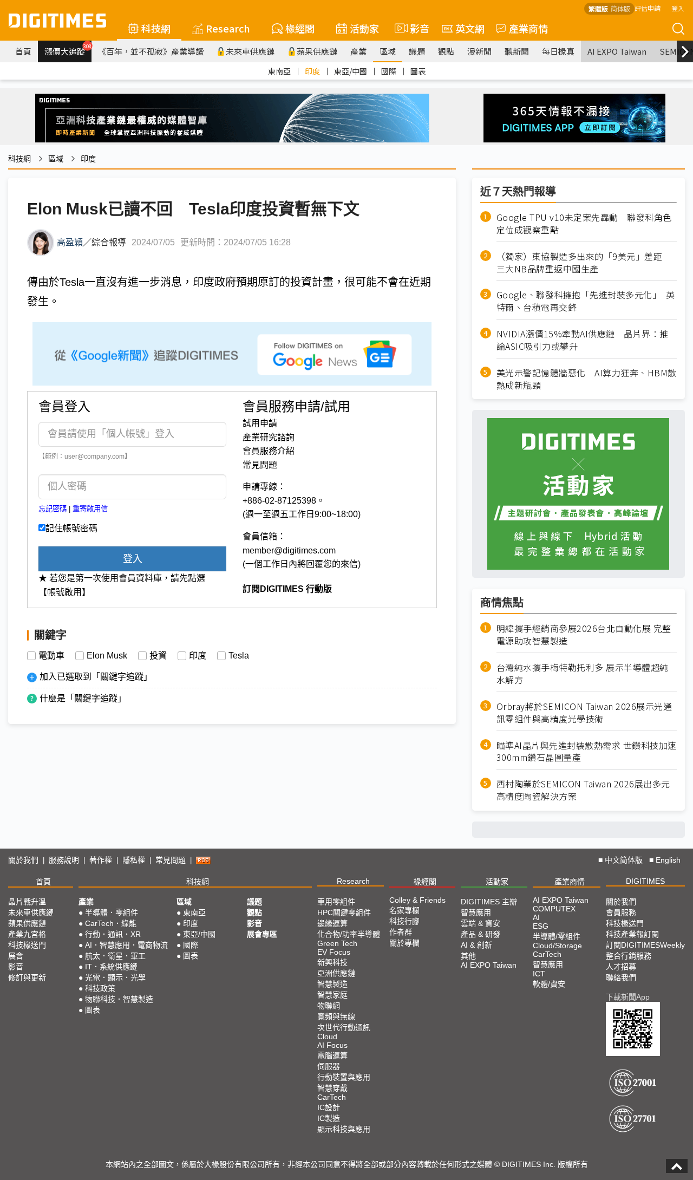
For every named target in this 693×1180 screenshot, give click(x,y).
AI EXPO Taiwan (616, 51)
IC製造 (328, 1118)
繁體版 (598, 8)
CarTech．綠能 (110, 923)
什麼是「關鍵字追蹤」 (83, 698)
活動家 (364, 28)
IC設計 (328, 1107)
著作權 (100, 860)
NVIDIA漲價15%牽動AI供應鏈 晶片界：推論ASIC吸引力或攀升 (582, 340)
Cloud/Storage (557, 945)
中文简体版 (624, 860)
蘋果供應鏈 (317, 51)
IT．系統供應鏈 (111, 966)
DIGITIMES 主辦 (489, 901)
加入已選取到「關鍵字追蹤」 (96, 676)
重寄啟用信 (90, 509)
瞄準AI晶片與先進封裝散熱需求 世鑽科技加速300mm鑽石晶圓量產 (586, 751)
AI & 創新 (476, 945)
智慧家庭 (332, 994)
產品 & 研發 (480, 934)
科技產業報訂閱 (632, 934)
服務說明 (64, 860)
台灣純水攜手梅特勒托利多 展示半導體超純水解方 (582, 673)
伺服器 (328, 1066)
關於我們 (23, 860)
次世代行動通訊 (343, 1027)
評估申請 (648, 7)
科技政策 (100, 988)
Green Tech (337, 943)
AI (536, 917)
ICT (539, 973)
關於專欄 (404, 942)
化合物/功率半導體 (348, 934)
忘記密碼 (52, 509)
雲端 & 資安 (480, 923)
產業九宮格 (27, 934)
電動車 (51, 655)
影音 (415, 28)
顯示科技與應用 (343, 1129)
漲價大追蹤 (67, 49)
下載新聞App (628, 997)
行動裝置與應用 (343, 1077)
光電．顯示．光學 (115, 977)
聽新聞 (517, 51)
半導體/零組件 (556, 936)
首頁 (23, 51)
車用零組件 (336, 901)
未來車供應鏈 (250, 51)
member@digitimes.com (289, 550)
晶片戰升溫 (27, 901)
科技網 (156, 28)
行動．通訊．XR (113, 934)
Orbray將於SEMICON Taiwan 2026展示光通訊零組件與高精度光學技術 (584, 712)
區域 (388, 51)
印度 (312, 71)
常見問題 (260, 465)
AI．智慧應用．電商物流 (126, 945)
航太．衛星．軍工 (115, 955)
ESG (540, 926)
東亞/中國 (350, 71)
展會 (15, 955)
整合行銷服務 (628, 955)
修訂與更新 (27, 977)
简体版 (620, 8)
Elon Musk (107, 655)
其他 (468, 955)
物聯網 (328, 1005)
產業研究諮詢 (269, 437)
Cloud (327, 1036)
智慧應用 (476, 912)
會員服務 (621, 912)
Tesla (238, 655)
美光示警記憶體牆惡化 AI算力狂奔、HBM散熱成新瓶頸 (586, 379)
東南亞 (279, 71)
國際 (388, 71)
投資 (158, 655)
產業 (358, 51)
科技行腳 (404, 921)
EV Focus (333, 952)
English (668, 860)
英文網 (470, 28)
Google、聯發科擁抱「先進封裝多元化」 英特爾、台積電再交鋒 (585, 301)
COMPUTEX (554, 908)
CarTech (331, 1097)
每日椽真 (558, 51)
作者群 (400, 932)
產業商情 (528, 28)
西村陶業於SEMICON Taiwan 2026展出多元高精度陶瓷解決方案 (583, 790)
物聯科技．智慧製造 (119, 999)
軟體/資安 (549, 984)
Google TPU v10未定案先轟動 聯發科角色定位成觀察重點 (584, 223)
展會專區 (262, 934)
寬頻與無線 (336, 1016)
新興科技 (332, 962)
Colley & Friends (417, 900)
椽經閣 (300, 28)
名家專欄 (404, 910)
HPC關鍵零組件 (344, 912)
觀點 (446, 51)
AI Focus (332, 1045)
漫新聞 (479, 51)
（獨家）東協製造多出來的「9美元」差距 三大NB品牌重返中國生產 (583, 262)
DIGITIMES (645, 881)
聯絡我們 (621, 977)
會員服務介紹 (269, 450)
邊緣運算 (332, 923)
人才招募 (621, 966)
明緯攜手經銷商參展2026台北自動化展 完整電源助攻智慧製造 (583, 634)
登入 (677, 7)
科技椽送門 (27, 945)
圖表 (418, 71)
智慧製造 (332, 984)
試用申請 (260, 423)
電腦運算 (332, 1055)
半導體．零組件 (111, 912)
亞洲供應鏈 (336, 973)
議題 (417, 51)
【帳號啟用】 (64, 592)
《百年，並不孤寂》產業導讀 (151, 51)
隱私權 (133, 860)
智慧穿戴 (332, 1088)
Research (228, 28)
